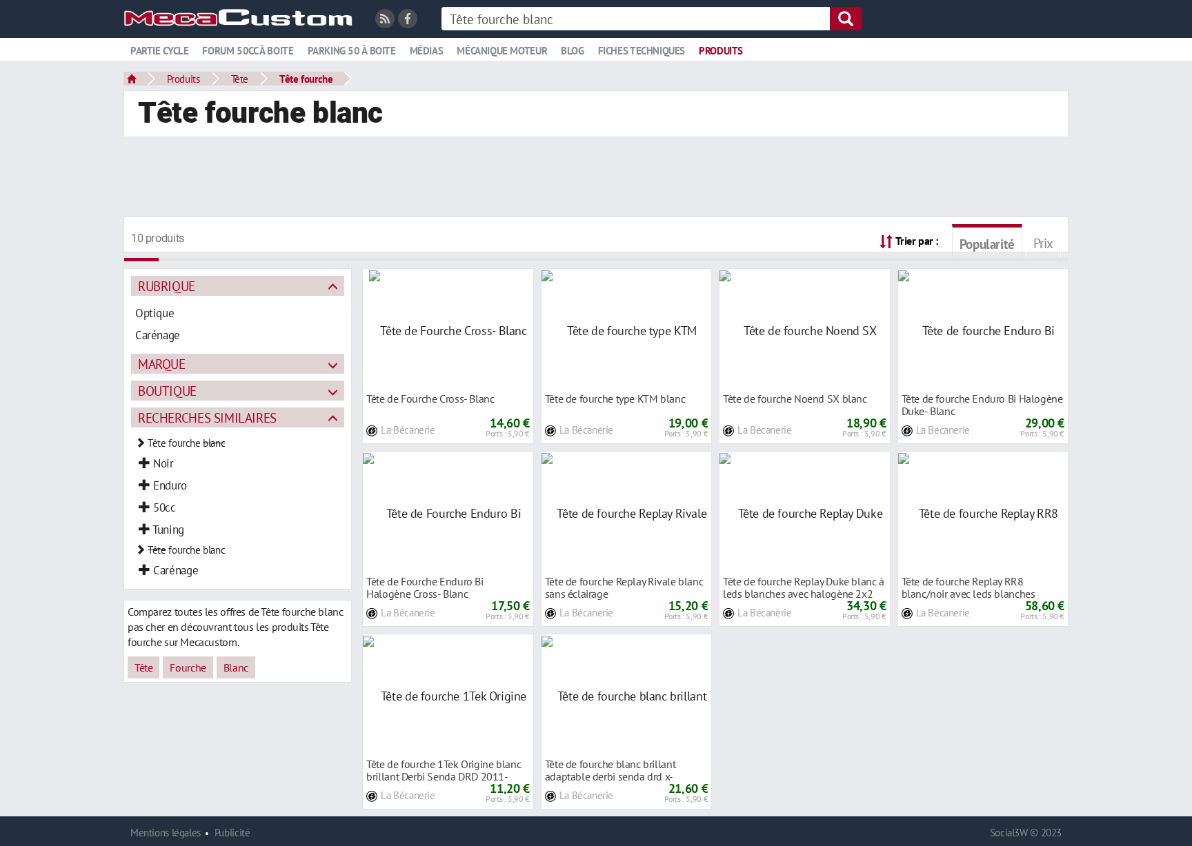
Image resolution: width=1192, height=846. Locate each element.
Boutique (167, 390)
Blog (572, 51)
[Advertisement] (596, 179)
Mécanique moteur (502, 51)
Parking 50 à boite (352, 51)
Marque (162, 363)
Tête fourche (305, 78)
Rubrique (166, 285)
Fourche (188, 667)
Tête (239, 78)
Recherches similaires (207, 417)
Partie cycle (159, 51)
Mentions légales (165, 832)
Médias (427, 51)
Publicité (232, 832)
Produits (721, 51)
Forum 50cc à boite (247, 51)
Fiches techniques (641, 51)
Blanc (235, 667)
